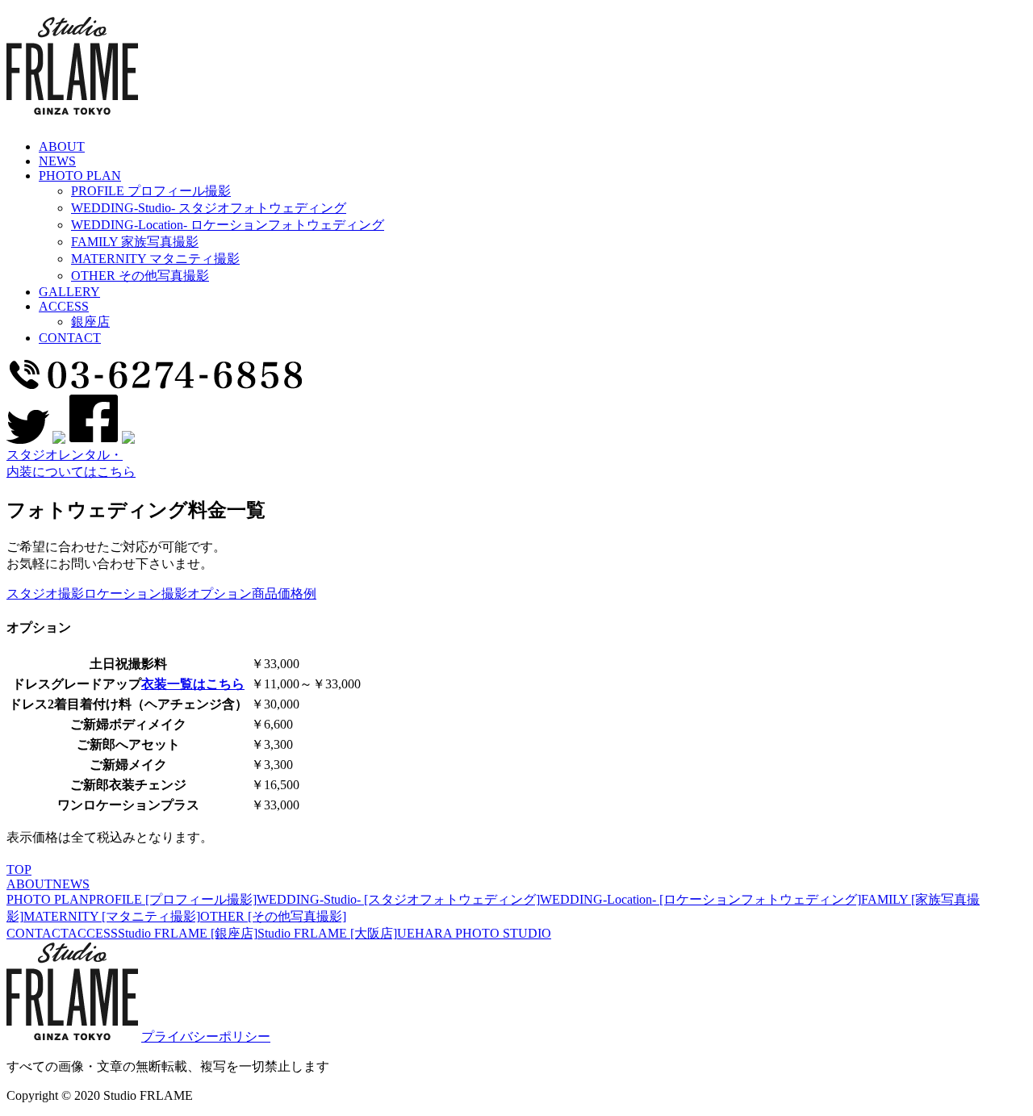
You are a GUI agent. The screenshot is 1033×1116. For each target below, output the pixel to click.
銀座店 (90, 321)
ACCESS (93, 933)
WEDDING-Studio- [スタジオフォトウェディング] (398, 899)
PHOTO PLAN (47, 899)
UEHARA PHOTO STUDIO (474, 933)
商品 (265, 593)
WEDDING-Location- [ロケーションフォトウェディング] (700, 899)
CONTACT (37, 933)
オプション (219, 593)
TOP (18, 869)
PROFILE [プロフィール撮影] (173, 899)
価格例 (297, 593)
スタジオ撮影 (45, 593)
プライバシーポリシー (205, 1036)
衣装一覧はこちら (193, 684)
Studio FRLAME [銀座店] (187, 933)
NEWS (71, 884)
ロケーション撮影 (135, 593)
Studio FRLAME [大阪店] (327, 933)
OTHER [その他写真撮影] (273, 916)
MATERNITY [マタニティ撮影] (111, 916)
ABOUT (29, 884)
